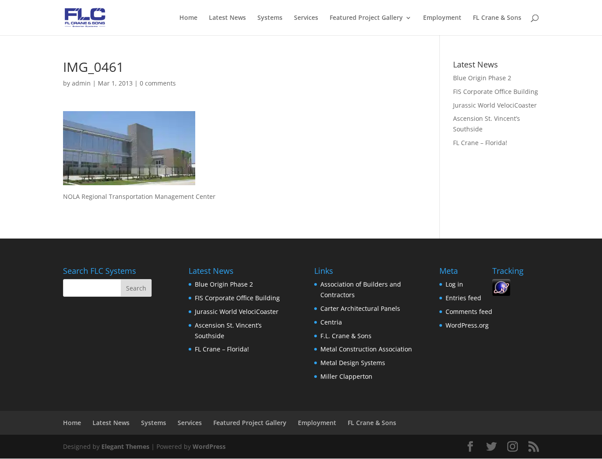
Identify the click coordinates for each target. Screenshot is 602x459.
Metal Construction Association (366, 349)
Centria (331, 322)
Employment (442, 18)
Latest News (227, 18)
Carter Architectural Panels (360, 308)
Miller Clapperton (346, 376)
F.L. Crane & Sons (346, 336)
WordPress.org (467, 325)
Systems (269, 18)
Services (306, 18)
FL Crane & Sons (497, 18)
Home (188, 18)
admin (81, 83)
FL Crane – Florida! (480, 142)
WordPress (209, 446)
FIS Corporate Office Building (495, 91)
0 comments (158, 83)
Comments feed (469, 311)
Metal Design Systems (352, 362)
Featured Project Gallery (366, 18)
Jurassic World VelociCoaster (495, 105)
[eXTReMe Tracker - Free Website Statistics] (501, 293)
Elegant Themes (125, 446)
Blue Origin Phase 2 (482, 78)
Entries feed (463, 298)
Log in (454, 284)
